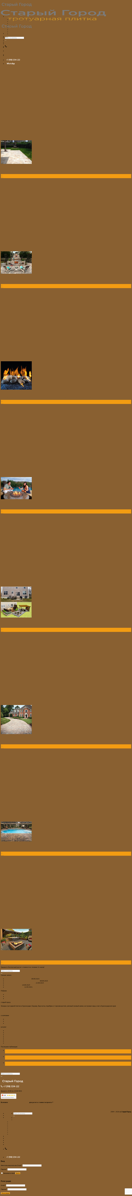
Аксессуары (13, 34)
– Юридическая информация (11, 1010)
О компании (9, 1019)
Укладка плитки (15, 28)
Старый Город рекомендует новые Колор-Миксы (22, 981)
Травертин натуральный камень (21, 23)
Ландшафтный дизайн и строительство (23, 30)
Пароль (4, 1169)
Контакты (8, 47)
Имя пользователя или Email (11, 1165)
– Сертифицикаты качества (10, 1012)
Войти (18, 1173)
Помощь (8, 1023)
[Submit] (1, 973)
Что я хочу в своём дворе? (14, 987)
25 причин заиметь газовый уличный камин (20, 983)
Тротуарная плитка (16, 21)
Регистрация (5, 1193)
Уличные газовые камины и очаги (21, 19)
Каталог (8, 16)
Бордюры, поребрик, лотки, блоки (21, 25)
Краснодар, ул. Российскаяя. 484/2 (17, 1153)
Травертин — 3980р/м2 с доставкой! (18, 979)
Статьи (7, 998)
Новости (8, 996)
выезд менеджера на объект (18, 1102)
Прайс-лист (9, 44)
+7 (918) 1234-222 (16, 46)
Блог (6, 36)
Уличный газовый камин (13, 985)
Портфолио (9, 40)
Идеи (7, 994)
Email (3, 1185)
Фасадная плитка (15, 32)
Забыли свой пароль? (8, 1177)
